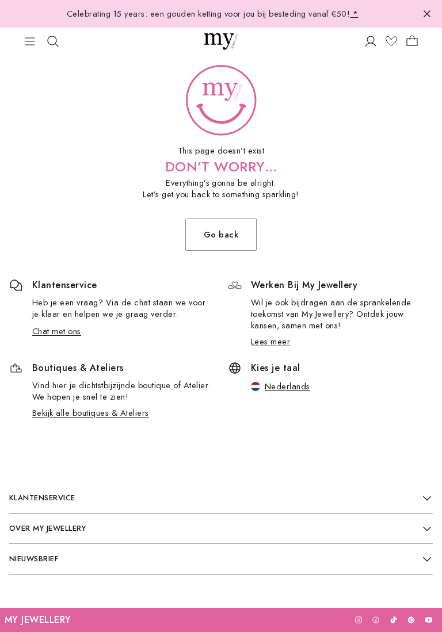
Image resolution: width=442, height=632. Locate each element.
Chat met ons (56, 331)
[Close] (427, 14)
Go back (221, 234)
